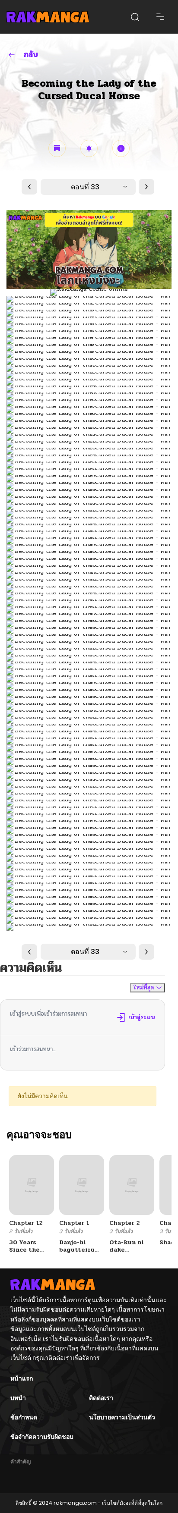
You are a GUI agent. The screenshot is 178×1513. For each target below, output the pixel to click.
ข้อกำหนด (23, 1417)
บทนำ (18, 1398)
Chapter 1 (74, 1222)
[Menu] (160, 17)
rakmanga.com (75, 1503)
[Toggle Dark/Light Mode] (89, 148)
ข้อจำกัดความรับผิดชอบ (41, 1436)
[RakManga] (47, 16)
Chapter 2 (124, 1222)
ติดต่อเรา (101, 1398)
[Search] (135, 17)
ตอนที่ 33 (85, 187)
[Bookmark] (57, 148)
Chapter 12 (25, 1222)
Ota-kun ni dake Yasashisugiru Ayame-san (132, 1253)
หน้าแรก (21, 1378)
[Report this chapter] (121, 148)
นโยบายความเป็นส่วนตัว (122, 1417)
